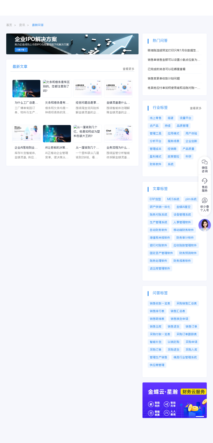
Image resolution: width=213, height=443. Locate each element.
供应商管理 (157, 365)
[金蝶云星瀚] (176, 384)
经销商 (172, 149)
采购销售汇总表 (186, 303)
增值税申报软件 (160, 238)
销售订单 (191, 326)
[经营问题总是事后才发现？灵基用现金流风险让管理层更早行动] (87, 88)
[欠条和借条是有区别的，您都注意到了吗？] (57, 88)
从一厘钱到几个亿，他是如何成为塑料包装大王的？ (87, 147)
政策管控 (173, 156)
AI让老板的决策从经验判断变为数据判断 (56, 147)
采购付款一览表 (160, 334)
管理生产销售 (158, 357)
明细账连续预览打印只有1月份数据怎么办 (173, 50)
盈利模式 (155, 156)
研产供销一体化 (160, 207)
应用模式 (173, 133)
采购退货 (173, 349)
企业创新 (191, 141)
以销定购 (173, 342)
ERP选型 (155, 199)
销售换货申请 (179, 319)
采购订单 (155, 349)
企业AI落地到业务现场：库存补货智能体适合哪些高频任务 (26, 147)
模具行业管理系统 (185, 357)
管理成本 (155, 149)
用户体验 (191, 133)
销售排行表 (157, 311)
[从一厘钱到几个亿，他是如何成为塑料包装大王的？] (87, 133)
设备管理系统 (182, 214)
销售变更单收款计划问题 (164, 78)
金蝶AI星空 (183, 207)
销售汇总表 (178, 311)
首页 (9, 25)
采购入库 (191, 349)
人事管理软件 (182, 222)
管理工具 (155, 133)
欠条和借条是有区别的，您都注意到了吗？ (56, 103)
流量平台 (185, 118)
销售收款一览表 (160, 303)
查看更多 (128, 69)
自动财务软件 (158, 230)
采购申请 (191, 342)
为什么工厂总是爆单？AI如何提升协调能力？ (26, 103)
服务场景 (173, 141)
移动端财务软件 (183, 230)
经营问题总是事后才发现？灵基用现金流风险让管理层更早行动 (87, 103)
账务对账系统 (158, 214)
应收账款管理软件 (185, 245)
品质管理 (182, 126)
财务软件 (155, 164)
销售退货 (173, 326)
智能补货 (155, 342)
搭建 (170, 118)
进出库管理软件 (160, 268)
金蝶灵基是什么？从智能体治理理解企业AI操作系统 (118, 103)
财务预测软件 (188, 253)
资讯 (22, 25)
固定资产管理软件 (161, 253)
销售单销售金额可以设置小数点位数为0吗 (173, 60)
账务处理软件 (158, 261)
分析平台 (155, 141)
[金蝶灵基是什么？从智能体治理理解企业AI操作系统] (118, 88)
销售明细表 (157, 319)
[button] (127, 50)
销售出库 (155, 326)
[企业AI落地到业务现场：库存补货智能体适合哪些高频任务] (26, 133)
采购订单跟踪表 (186, 334)
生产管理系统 (158, 222)
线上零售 (155, 118)
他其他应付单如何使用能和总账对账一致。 (172, 88)
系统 (170, 164)
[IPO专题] (72, 36)
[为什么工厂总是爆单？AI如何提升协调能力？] (26, 88)
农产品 (154, 126)
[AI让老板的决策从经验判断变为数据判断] (57, 133)
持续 (168, 126)
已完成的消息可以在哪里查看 (167, 69)
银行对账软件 (158, 245)
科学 (188, 156)
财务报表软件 (182, 261)
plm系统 (191, 199)
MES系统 (173, 199)
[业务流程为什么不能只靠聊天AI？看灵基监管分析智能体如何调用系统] (118, 133)
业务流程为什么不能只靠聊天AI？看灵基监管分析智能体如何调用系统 (118, 147)
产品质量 (188, 149)
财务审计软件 (185, 238)
